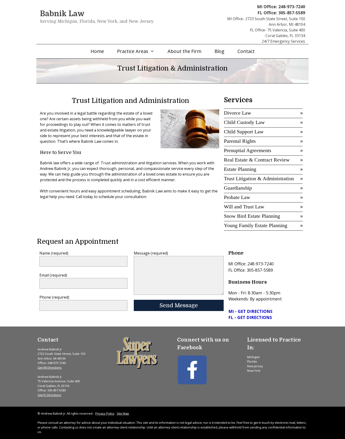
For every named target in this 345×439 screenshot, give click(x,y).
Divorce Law (237, 113)
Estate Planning (240, 169)
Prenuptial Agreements (247, 150)
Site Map (123, 413)
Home (97, 51)
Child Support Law (244, 132)
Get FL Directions (49, 395)
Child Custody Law (244, 122)
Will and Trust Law (244, 207)
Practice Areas (132, 51)
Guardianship (238, 188)
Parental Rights (240, 141)
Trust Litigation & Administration (259, 178)
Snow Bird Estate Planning (252, 216)
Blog (219, 51)
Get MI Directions (50, 367)
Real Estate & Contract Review (257, 160)
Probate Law (237, 197)
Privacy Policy (105, 413)
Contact (246, 51)
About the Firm (184, 51)
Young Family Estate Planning (255, 225)
